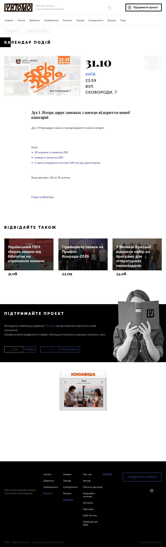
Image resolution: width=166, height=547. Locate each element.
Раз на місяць (69, 349)
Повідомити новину (142, 477)
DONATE (107, 474)
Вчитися (67, 20)
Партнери (88, 509)
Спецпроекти (96, 20)
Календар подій (37, 31)
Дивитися (35, 20)
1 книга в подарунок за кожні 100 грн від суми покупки (67, 162)
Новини (9, 20)
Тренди (80, 20)
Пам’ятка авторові (92, 487)
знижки (154, 63)
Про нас (87, 474)
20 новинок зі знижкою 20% (51, 152)
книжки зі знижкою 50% (49, 157)
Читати (21, 20)
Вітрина (112, 20)
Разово (29, 349)
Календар (153, 58)
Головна (12, 31)
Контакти (88, 502)
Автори (87, 480)
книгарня (153, 68)
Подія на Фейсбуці (42, 197)
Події (123, 20)
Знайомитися (51, 20)
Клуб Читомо (90, 515)
